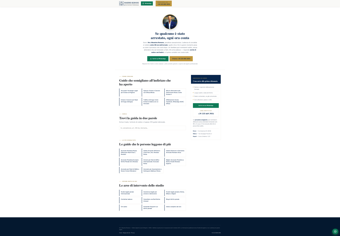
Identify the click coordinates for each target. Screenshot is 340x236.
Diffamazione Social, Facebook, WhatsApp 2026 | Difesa (175, 101)
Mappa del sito (126, 232)
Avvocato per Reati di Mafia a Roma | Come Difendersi (130, 170)
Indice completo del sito (173, 206)
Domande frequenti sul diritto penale (150, 207)
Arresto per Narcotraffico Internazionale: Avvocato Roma (151, 161)
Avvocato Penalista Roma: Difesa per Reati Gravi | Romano (129, 152)
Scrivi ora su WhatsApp (206, 105)
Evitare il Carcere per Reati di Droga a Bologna (129, 101)
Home (120, 232)
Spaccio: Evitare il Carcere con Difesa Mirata (151, 91)
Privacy (133, 232)
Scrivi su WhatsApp (159, 59)
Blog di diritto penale (172, 199)
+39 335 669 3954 (216, 232)
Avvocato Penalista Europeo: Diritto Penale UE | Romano (130, 161)
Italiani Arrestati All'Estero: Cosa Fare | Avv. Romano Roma (151, 152)
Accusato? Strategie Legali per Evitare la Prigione (129, 91)
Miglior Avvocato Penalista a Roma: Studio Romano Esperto (175, 161)
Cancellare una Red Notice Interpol (151, 200)
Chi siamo (124, 206)
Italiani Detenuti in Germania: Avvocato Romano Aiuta (175, 151)
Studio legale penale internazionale (127, 193)
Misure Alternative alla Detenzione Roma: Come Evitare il (174, 92)
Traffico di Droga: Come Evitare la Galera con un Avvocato (150, 101)
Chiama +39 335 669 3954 (181, 59)
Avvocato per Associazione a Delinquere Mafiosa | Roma (152, 170)
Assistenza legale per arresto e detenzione (150, 193)
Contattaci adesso (126, 199)
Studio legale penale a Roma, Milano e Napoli (175, 193)
